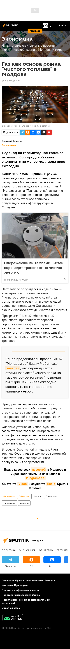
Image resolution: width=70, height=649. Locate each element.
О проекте (8, 580)
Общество (24, 496)
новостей (39, 469)
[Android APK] (13, 618)
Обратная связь (11, 607)
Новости (37, 496)
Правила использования (29, 580)
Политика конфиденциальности (20, 590)
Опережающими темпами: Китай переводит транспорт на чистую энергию (34, 267)
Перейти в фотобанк (41, 125)
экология (24, 503)
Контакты (7, 585)
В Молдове (51, 496)
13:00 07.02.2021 (12, 81)
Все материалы (9, 145)
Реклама (50, 580)
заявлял (12, 368)
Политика (9, 550)
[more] (64, 279)
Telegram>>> (35, 478)
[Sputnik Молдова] (11, 26)
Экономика (9, 496)
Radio (51, 484)
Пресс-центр (21, 585)
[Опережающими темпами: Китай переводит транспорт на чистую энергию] (35, 235)
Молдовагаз (9, 503)
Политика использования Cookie (21, 594)
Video (22, 484)
